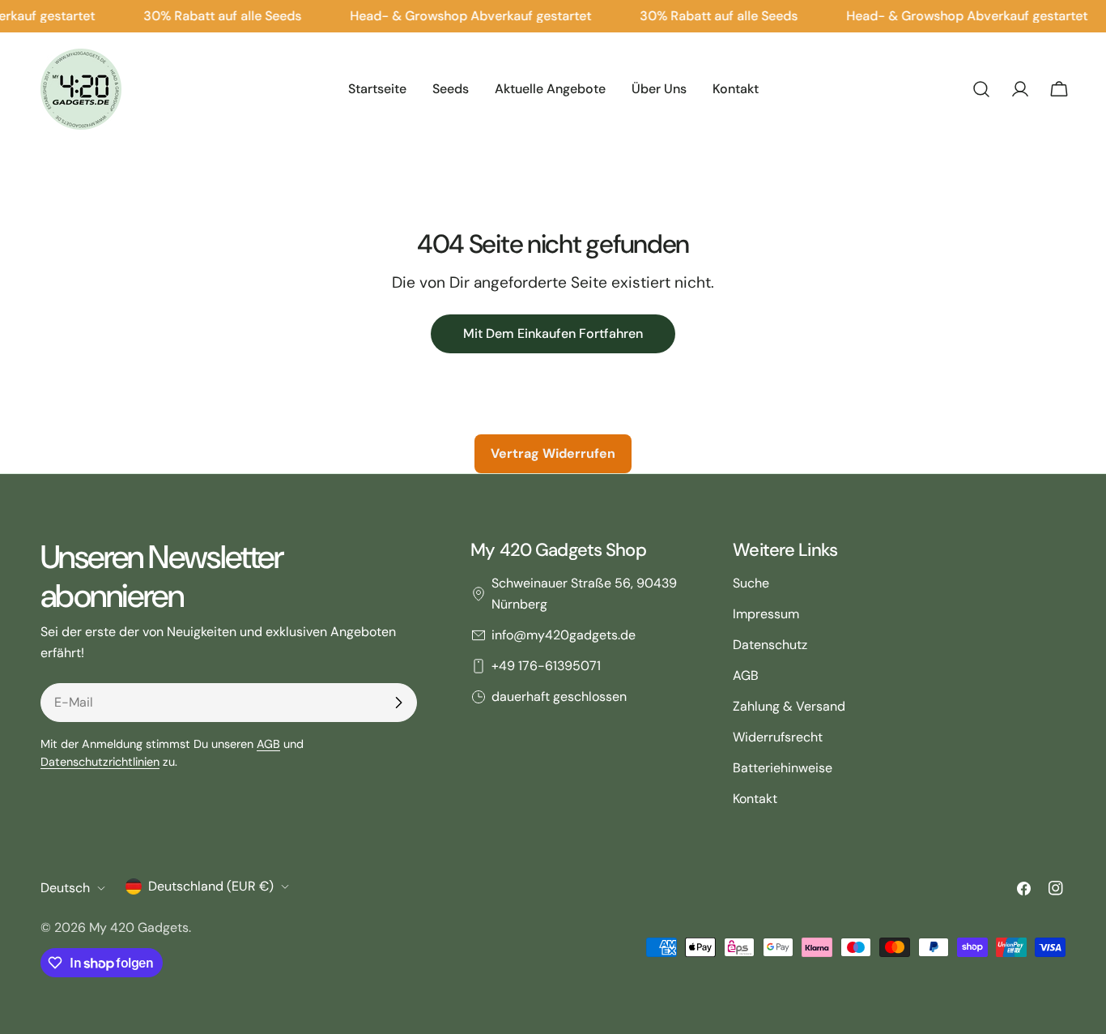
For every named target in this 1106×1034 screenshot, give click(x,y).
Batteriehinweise (782, 767)
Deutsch (65, 887)
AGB (268, 744)
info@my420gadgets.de (563, 634)
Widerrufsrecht (778, 737)
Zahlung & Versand (789, 706)
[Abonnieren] (398, 703)
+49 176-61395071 (546, 665)
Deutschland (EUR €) (211, 886)
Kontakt (755, 798)
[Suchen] (981, 89)
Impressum (766, 613)
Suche (751, 583)
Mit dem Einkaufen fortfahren (553, 333)
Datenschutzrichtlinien (100, 761)
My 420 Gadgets (139, 927)
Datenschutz (770, 644)
